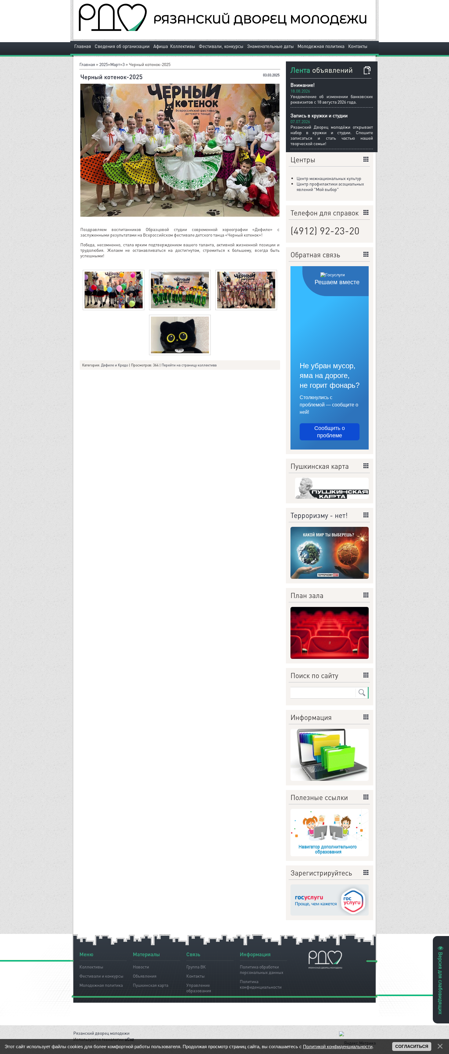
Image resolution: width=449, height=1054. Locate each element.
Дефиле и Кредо (114, 365)
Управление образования (198, 986)
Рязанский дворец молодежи (101, 1033)
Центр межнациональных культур (329, 178)
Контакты (357, 46)
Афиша (160, 46)
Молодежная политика (321, 46)
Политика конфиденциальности (261, 983)
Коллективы (182, 46)
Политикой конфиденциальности (337, 1046)
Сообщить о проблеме (329, 432)
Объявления (144, 976)
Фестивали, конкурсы (221, 46)
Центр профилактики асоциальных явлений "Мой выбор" (330, 186)
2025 (103, 64)
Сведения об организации (122, 46)
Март (115, 64)
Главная (82, 46)
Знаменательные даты (270, 46)
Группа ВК (196, 966)
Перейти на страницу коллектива (189, 365)
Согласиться (411, 1046)
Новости (141, 966)
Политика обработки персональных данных (261, 968)
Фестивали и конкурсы (101, 976)
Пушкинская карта (150, 985)
